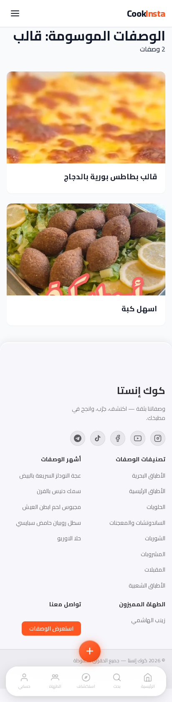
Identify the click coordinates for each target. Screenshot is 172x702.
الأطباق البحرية (148, 475)
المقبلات (154, 569)
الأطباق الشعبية (147, 585)
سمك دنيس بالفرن (59, 491)
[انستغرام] (157, 438)
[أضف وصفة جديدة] (90, 651)
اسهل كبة (139, 308)
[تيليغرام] (77, 438)
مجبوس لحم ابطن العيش (51, 506)
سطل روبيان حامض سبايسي (48, 522)
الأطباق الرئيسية (147, 491)
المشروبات (153, 554)
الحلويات (156, 506)
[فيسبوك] (117, 438)
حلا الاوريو (69, 538)
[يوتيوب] (137, 438)
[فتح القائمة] (15, 13)
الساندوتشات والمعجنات (137, 522)
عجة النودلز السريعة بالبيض (50, 475)
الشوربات (155, 538)
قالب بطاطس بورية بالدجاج (110, 176)
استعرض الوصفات (51, 628)
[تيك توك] (97, 438)
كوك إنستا (141, 391)
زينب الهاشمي (148, 620)
